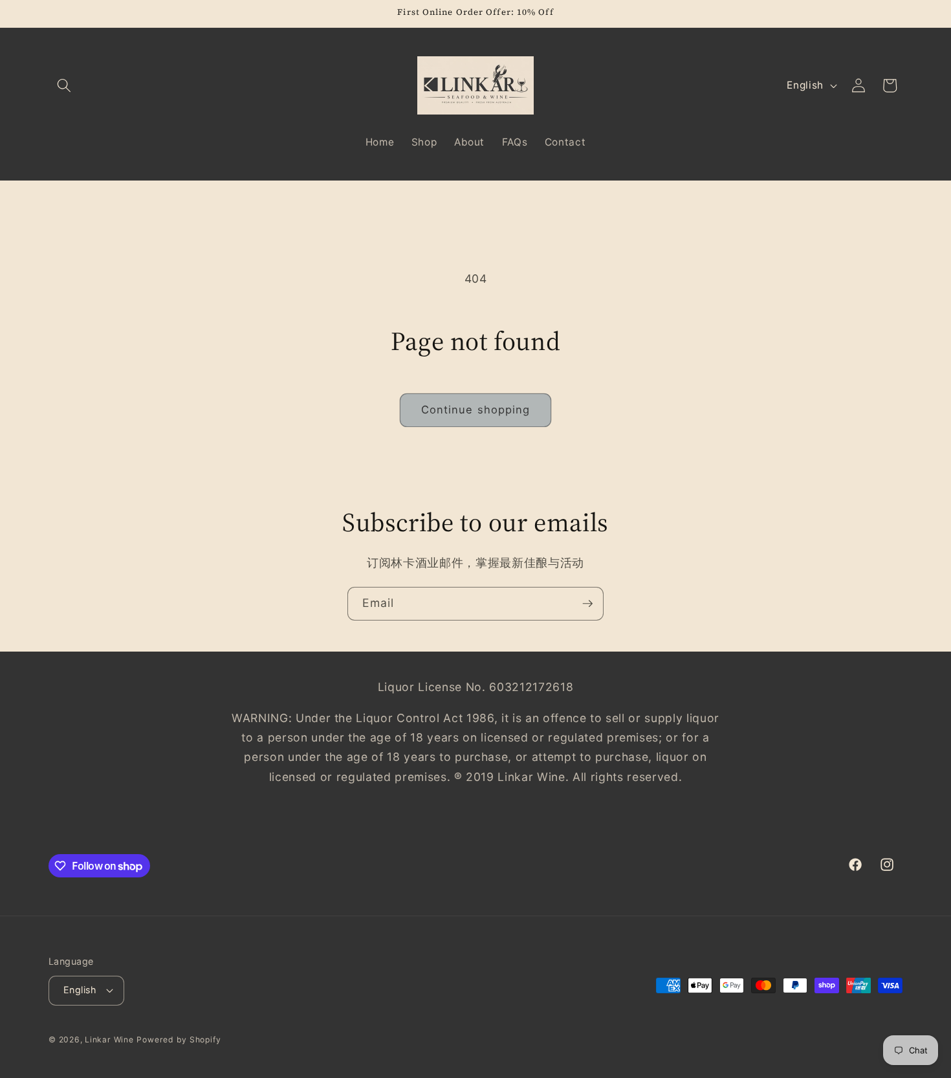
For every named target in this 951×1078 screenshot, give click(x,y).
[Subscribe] (587, 604)
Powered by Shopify (179, 1039)
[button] (64, 85)
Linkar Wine (109, 1039)
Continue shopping (475, 409)
